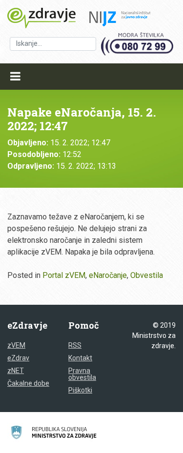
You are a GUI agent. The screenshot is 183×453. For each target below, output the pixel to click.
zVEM (16, 345)
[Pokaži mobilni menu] (15, 76)
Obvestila (146, 275)
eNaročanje (108, 275)
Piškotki (80, 390)
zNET (15, 370)
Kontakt (80, 358)
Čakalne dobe (28, 383)
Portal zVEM (63, 275)
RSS (74, 345)
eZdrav (18, 358)
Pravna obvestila (82, 374)
